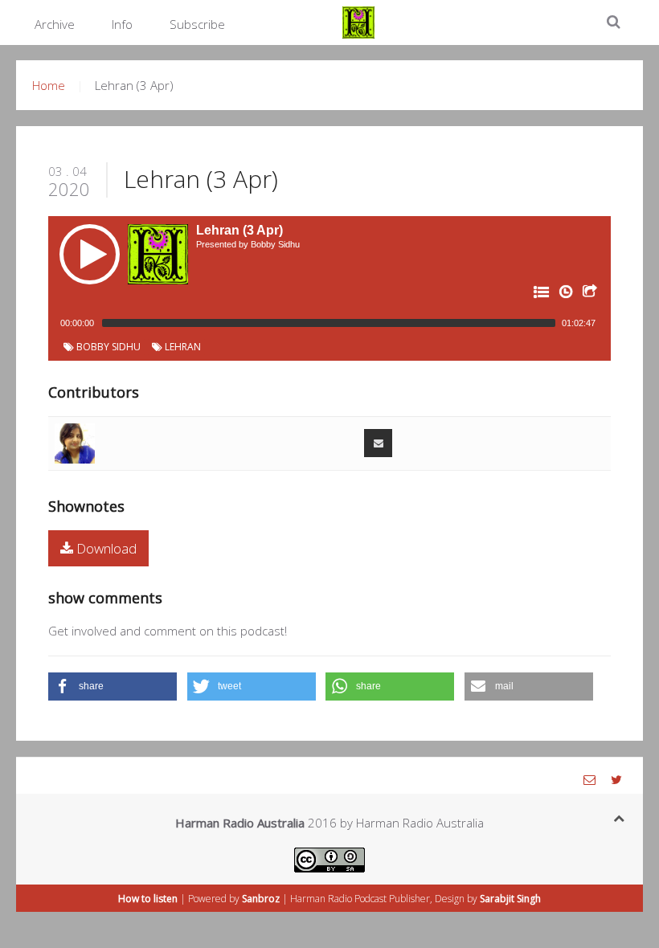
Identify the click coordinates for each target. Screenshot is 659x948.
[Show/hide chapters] (540, 295)
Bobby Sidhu (107, 346)
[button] (112, 686)
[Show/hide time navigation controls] (564, 295)
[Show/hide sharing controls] (588, 295)
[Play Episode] (89, 254)
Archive (55, 24)
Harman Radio (321, 898)
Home (48, 85)
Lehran (181, 346)
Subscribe (197, 24)
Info (122, 24)
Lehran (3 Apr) (201, 178)
